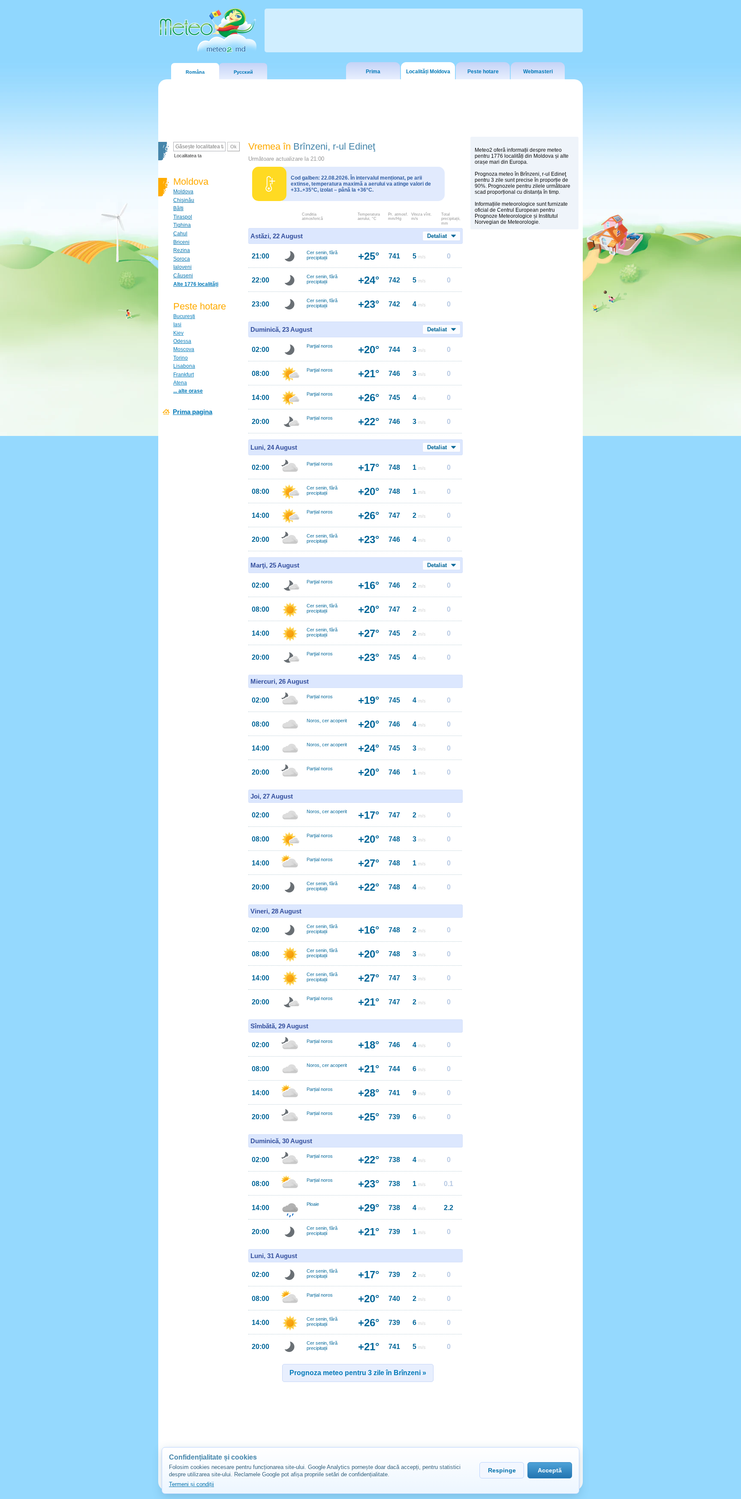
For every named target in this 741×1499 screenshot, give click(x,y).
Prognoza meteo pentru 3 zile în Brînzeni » (357, 1372)
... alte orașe (188, 391)
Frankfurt (183, 375)
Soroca (181, 259)
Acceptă (550, 1470)
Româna (195, 72)
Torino (180, 358)
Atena (180, 383)
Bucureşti (184, 316)
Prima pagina (192, 411)
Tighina (182, 225)
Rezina (181, 250)
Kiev (178, 333)
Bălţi (178, 208)
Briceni (181, 242)
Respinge (502, 1470)
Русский (243, 72)
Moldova (183, 192)
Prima (373, 72)
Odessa (182, 341)
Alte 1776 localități (195, 284)
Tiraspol (182, 217)
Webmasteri (538, 72)
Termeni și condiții (191, 1484)
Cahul (180, 234)
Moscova (183, 349)
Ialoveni (182, 267)
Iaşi (177, 324)
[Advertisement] (524, 382)
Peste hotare (483, 72)
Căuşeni (183, 276)
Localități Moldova (428, 72)
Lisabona (184, 366)
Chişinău (183, 200)
